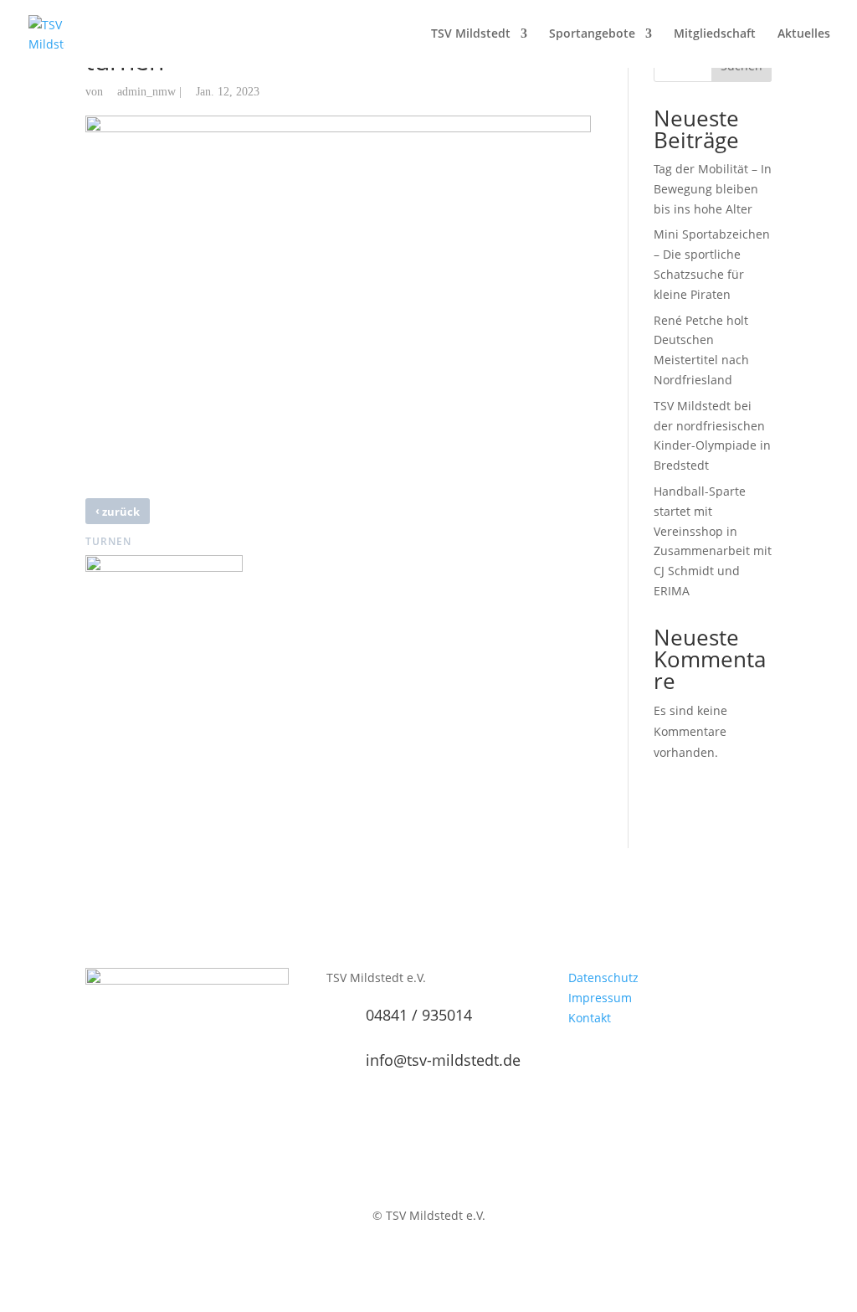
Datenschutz (603, 977)
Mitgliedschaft (715, 34)
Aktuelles (803, 34)
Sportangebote (592, 34)
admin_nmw (146, 91)
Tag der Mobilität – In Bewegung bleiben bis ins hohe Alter (713, 189)
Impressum (600, 998)
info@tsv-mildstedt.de (443, 1060)
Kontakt (589, 1018)
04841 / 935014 (419, 1015)
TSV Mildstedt (471, 34)
